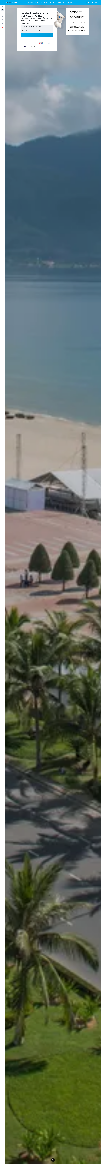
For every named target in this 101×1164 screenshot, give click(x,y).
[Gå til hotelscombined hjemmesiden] (11, 2)
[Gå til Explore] (2, 19)
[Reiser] (2, 23)
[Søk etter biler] (2, 13)
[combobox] (25, 23)
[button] (2, 2)
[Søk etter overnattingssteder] (2, 9)
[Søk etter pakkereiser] (2, 16)
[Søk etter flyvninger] (2, 6)
